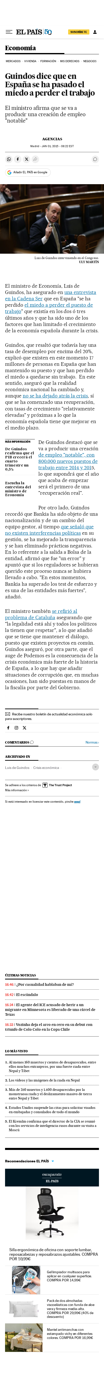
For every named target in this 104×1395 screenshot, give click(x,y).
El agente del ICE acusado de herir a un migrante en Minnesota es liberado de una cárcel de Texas (50, 1010)
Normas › (92, 742)
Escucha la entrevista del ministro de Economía (18, 489)
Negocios (90, 61)
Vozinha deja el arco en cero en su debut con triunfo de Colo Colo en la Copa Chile (48, 1027)
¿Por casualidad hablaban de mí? (45, 984)
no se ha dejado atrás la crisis (55, 396)
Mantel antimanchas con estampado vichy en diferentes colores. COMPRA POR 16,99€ (70, 1334)
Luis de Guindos (17, 768)
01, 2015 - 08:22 (57, 146)
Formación (48, 61)
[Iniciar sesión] (95, 32)
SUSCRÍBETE (78, 32)
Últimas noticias (20, 975)
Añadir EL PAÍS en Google (30, 172)
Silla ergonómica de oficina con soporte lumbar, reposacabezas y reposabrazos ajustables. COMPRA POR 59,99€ (53, 1254)
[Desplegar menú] (9, 32)
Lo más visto (16, 1051)
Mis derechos (69, 61)
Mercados (13, 61)
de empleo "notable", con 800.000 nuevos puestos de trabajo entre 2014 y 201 (68, 461)
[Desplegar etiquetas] (95, 767)
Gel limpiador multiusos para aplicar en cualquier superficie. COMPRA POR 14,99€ (69, 1276)
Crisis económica (46, 768)
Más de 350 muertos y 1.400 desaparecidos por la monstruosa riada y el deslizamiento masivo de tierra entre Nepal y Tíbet (50, 1094)
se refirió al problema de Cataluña (41, 614)
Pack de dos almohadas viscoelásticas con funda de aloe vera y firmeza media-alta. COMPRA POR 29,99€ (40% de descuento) (70, 1309)
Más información (16, 790)
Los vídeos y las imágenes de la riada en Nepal (44, 1080)
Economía (20, 48)
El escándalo (27, 994)
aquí (77, 801)
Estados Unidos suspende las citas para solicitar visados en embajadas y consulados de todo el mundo (52, 1110)
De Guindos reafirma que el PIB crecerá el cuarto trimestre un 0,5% (19, 459)
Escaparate (52, 1177)
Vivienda (30, 61)
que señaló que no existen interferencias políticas (49, 530)
